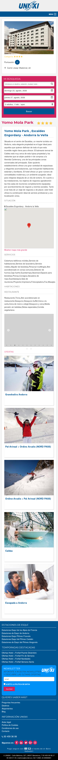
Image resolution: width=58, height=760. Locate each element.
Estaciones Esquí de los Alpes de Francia (19, 630)
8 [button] (35, 345)
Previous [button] (8, 330)
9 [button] (39, 345)
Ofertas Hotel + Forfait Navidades (16, 658)
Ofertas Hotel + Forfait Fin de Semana (18, 655)
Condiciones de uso (10, 728)
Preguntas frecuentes (11, 702)
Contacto (5, 731)
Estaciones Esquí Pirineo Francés (16, 636)
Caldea (9, 550)
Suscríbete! (9, 689)
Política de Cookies (10, 725)
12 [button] (51, 345)
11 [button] (47, 345)
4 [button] (19, 345)
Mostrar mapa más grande (15, 249)
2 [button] (10, 345)
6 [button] (27, 345)
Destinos (5, 705)
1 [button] (6, 345)
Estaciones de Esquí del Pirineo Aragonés (19, 642)
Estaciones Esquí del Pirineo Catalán (17, 639)
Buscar (29, 111)
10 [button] (43, 345)
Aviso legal (6, 722)
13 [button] (27, 349)
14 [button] (31, 349)
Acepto (17, 684)
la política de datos (21, 684)
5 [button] (23, 345)
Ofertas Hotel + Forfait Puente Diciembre (19, 652)
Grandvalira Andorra (16, 394)
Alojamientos (7, 708)
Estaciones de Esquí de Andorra (15, 633)
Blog (4, 711)
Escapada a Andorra (16, 602)
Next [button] (49, 330)
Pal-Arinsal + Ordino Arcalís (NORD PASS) (28, 446)
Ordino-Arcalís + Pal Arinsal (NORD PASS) (28, 498)
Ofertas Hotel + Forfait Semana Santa (18, 661)
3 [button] (14, 345)
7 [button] (31, 345)
